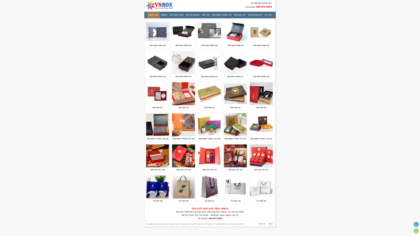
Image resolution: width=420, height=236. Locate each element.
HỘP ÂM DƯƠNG (193, 15)
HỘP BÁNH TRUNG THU (222, 15)
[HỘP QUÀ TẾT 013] (261, 155)
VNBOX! (164, 15)
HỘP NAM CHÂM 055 (184, 45)
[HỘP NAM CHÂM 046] (261, 31)
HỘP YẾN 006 (261, 108)
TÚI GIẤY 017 (209, 201)
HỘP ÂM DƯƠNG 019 (209, 76)
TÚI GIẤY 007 (261, 201)
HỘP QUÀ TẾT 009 (183, 170)
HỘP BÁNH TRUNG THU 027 (235, 139)
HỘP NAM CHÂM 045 (158, 45)
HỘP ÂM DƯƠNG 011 (235, 76)
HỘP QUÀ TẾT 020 (157, 170)
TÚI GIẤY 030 (158, 201)
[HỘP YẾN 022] (235, 93)
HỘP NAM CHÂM (176, 15)
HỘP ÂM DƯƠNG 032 (261, 76)
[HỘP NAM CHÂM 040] (209, 31)
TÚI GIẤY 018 (235, 201)
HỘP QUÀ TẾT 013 (261, 170)
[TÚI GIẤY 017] (209, 187)
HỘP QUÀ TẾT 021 (235, 170)
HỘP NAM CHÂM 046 (261, 45)
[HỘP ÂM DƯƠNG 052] (157, 62)
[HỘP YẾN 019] (183, 93)
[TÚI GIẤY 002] (183, 187)
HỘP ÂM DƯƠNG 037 (183, 76)
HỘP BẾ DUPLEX (255, 15)
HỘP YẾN (206, 15)
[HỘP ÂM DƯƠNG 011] (235, 62)
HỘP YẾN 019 (183, 108)
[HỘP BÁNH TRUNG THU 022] (261, 124)
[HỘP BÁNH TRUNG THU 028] (157, 124)
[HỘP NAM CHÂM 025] (235, 31)
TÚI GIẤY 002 (183, 201)
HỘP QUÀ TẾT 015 (209, 170)
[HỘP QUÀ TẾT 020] (157, 155)
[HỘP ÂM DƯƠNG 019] (209, 62)
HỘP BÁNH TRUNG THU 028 (158, 139)
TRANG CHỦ (153, 15)
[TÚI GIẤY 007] (261, 187)
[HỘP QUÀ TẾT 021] (235, 155)
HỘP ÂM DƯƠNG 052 (158, 76)
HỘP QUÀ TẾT (240, 15)
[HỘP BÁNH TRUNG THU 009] (183, 124)
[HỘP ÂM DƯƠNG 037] (183, 62)
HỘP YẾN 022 (235, 108)
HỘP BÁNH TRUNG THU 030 (209, 139)
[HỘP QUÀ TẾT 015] (209, 155)
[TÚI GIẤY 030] (157, 187)
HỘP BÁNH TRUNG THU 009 (183, 139)
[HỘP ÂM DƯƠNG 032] (261, 62)
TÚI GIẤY (268, 15)
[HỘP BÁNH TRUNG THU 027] (235, 124)
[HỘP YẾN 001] (157, 93)
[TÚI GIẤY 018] (235, 187)
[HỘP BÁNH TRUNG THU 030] (209, 124)
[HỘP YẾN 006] (261, 93)
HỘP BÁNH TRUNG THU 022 (261, 139)
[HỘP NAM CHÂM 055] (183, 31)
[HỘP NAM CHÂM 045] (157, 31)
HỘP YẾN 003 (209, 108)
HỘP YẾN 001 (157, 108)
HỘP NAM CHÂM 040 (209, 45)
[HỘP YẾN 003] (209, 93)
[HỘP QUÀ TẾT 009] (183, 155)
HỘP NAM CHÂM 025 (235, 45)
